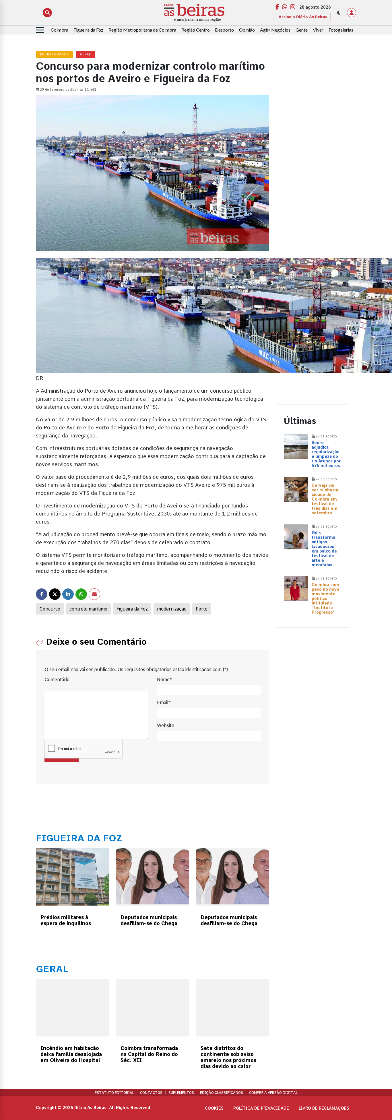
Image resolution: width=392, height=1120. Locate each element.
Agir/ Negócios (275, 29)
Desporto (224, 29)
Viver (318, 29)
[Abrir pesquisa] (47, 12)
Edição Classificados (221, 1092)
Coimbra (59, 29)
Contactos (151, 1092)
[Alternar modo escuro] (338, 12)
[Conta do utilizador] (351, 12)
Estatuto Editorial (114, 1092)
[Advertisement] (312, 137)
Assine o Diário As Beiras (303, 17)
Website (165, 725)
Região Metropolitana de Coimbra (142, 29)
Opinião (247, 29)
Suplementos (181, 1092)
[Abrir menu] (40, 30)
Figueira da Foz (88, 29)
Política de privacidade (261, 1108)
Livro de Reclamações (324, 1108)
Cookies (214, 1108)
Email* (163, 702)
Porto (201, 609)
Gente (302, 29)
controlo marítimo (88, 609)
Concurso (49, 609)
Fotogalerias (341, 29)
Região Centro (195, 29)
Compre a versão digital (273, 1092)
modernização (172, 609)
